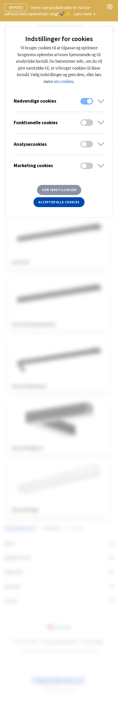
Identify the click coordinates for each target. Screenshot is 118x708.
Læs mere (83, 13)
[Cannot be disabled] (86, 101)
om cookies (64, 81)
